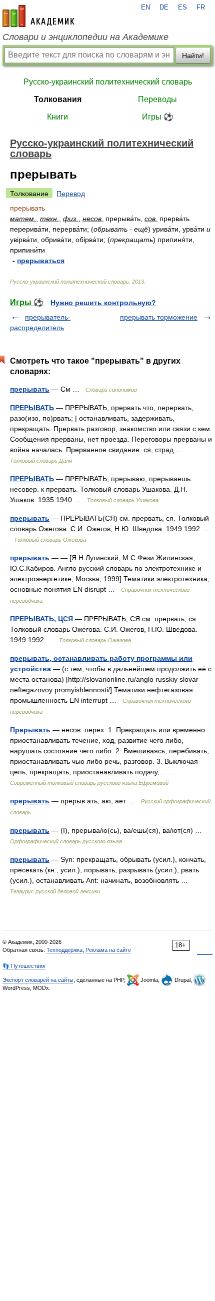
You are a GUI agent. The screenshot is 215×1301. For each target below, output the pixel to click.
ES (182, 7)
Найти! (193, 56)
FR (200, 7)
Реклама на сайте (108, 950)
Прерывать (30, 730)
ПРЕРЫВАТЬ (32, 408)
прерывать (30, 389)
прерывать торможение (159, 317)
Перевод (70, 194)
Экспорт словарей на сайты (38, 980)
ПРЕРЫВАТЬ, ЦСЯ (41, 619)
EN (145, 7)
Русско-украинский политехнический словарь (108, 82)
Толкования (58, 99)
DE (164, 7)
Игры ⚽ (158, 117)
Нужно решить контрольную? (103, 303)
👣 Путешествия (24, 966)
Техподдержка (64, 950)
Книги (57, 117)
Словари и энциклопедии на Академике (85, 37)
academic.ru (38, 16)
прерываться (40, 261)
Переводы (157, 99)
